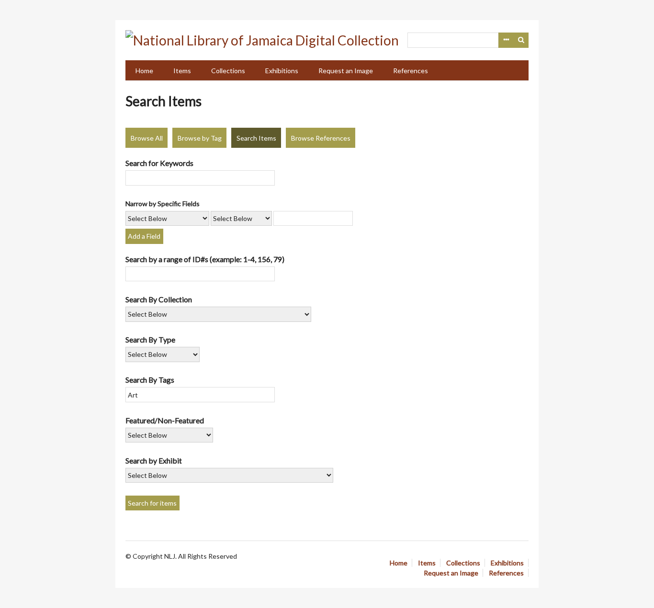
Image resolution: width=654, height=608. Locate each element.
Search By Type (150, 339)
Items (182, 70)
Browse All (147, 138)
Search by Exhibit (153, 460)
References (410, 70)
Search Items (256, 138)
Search (521, 40)
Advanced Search (506, 40)
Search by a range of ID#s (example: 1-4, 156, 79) (204, 259)
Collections (228, 70)
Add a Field (144, 236)
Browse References (320, 138)
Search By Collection (158, 299)
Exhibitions (281, 70)
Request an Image (345, 70)
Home (144, 70)
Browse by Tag (200, 138)
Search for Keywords (159, 162)
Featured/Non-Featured (164, 420)
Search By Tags (149, 379)
